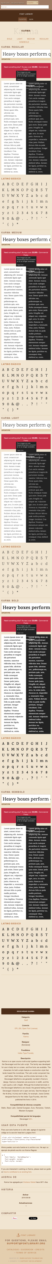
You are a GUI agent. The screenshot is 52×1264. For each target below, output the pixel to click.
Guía (31, 19)
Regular (44, 39)
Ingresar (5, 3)
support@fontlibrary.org (26, 1243)
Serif (26, 1020)
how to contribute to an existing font (17, 1172)
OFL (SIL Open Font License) (26, 1028)
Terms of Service (26, 1252)
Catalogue (13, 1249)
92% (30, 1119)
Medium (31, 39)
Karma (26, 1036)
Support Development (31, 1261)
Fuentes (23, 19)
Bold (9, 39)
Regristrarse (17, 3)
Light (19, 39)
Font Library (28, 1235)
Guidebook (27, 1249)
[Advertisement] (18, 991)
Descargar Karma (25, 1011)
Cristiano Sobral (29, 1182)
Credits (40, 1249)
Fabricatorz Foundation (31, 1258)
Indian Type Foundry (26, 1053)
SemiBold (24, 42)
